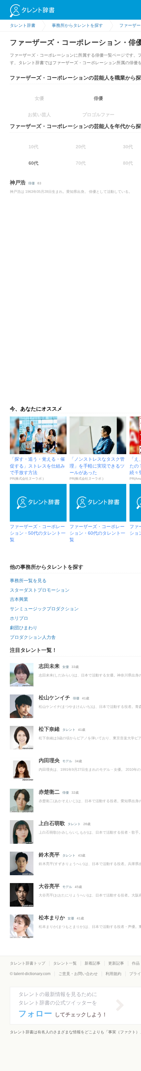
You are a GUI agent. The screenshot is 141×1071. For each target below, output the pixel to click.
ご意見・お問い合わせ (78, 973)
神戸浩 (18, 182)
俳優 (98, 98)
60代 (33, 163)
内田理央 (49, 760)
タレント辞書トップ (27, 963)
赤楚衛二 (49, 792)
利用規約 (113, 973)
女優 (65, 667)
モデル (67, 761)
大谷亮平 (49, 886)
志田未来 (49, 666)
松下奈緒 (49, 729)
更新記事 (116, 963)
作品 (136, 963)
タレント (68, 729)
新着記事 (92, 963)
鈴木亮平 (49, 855)
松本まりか (52, 917)
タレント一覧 (65, 963)
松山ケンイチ (54, 697)
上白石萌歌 (52, 823)
